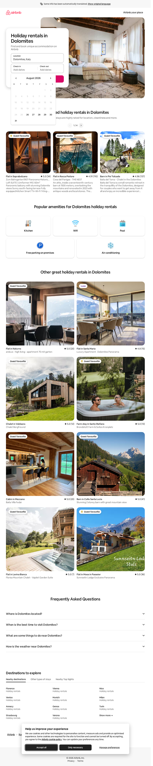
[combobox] (37, 59)
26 (27, 114)
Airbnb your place (133, 12)
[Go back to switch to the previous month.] (16, 78)
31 (16, 120)
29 (45, 114)
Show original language (99, 4)
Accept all (41, 747)
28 (39, 114)
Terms (80, 761)
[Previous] (70, 125)
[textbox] (24, 70)
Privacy (71, 761)
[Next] (81, 125)
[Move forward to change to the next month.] (50, 78)
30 (51, 114)
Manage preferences (109, 747)
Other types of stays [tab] (41, 679)
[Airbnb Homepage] (13, 12)
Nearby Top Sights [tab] (65, 679)
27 (33, 114)
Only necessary (75, 747)
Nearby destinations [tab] (16, 679)
